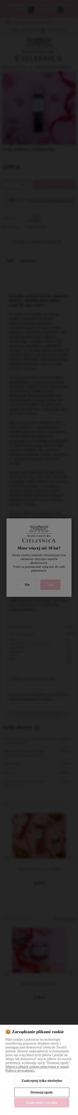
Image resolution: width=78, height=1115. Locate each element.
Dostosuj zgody (42, 1092)
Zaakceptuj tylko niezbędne (41, 1080)
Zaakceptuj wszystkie (42, 1102)
